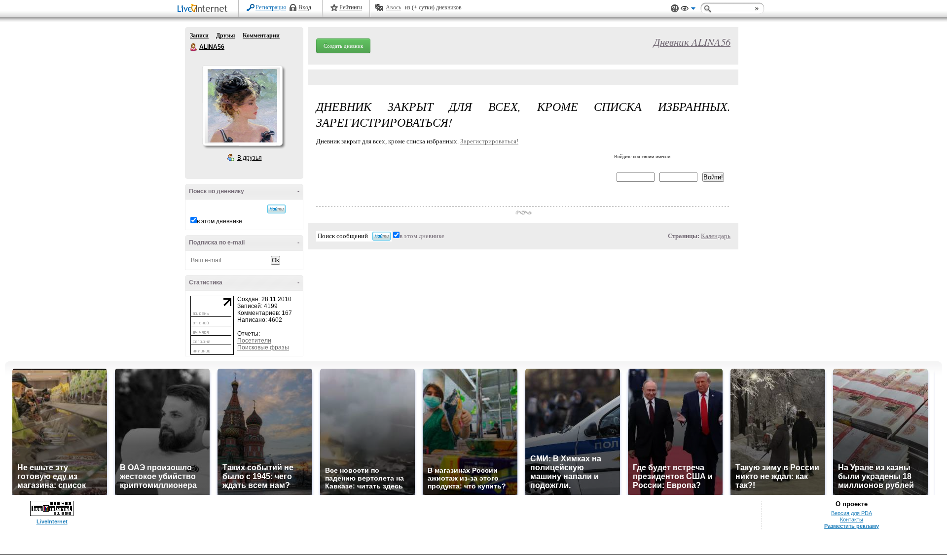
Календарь (715, 236)
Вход (304, 7)
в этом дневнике (219, 221)
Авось (393, 7)
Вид (688, 10)
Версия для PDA (851, 513)
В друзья (249, 157)
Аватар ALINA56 (242, 105)
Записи (199, 35)
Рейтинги (350, 7)
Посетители (254, 340)
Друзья (225, 35)
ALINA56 (194, 47)
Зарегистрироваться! (489, 141)
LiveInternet (204, 9)
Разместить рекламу (851, 526)
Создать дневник (343, 46)
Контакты (851, 519)
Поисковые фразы (263, 347)
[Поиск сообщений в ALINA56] (276, 209)
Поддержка (675, 8)
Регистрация (270, 7)
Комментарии (261, 35)
